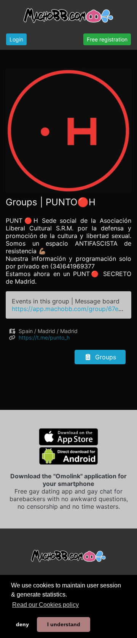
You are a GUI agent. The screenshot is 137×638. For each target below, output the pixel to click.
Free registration (107, 39)
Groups (104, 357)
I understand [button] (63, 624)
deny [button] (22, 624)
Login (16, 39)
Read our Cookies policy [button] (45, 604)
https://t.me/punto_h (44, 337)
